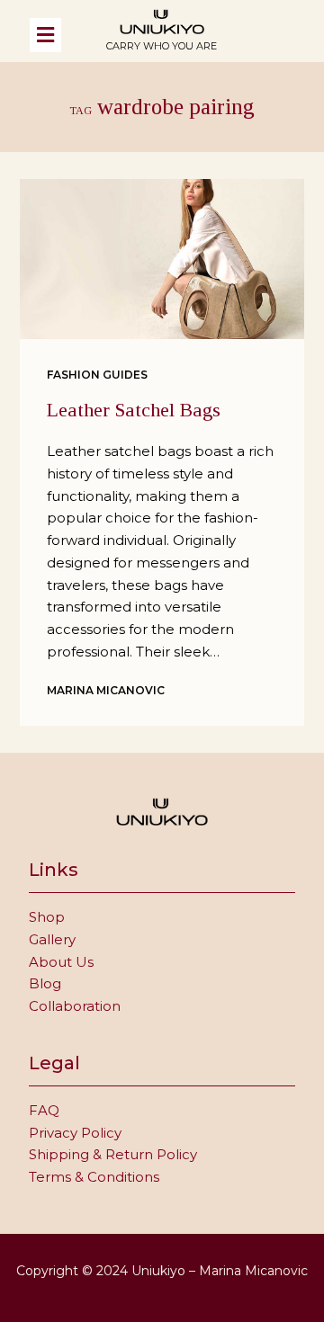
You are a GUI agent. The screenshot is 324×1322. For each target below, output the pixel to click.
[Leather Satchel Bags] (162, 259)
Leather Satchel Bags (133, 409)
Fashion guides (97, 374)
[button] (58, 35)
